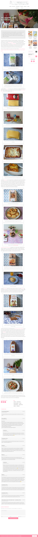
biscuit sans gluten (16, 403)
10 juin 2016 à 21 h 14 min (5, 431)
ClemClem (4, 430)
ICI (20, 250)
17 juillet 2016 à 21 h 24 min (4, 455)
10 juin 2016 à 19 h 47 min (4, 419)
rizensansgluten (14, 43)
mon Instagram (16, 245)
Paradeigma (5, 288)
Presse (28, 6)
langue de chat (21, 404)
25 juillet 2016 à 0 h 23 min (4, 475)
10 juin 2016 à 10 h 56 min (4, 412)
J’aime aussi (17, 6)
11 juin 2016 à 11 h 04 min (4, 439)
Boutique (21, 6)
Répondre (23, 411)
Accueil (10, 6)
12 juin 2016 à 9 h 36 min (4, 446)
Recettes (13, 6)
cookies (20, 403)
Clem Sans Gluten (4, 438)
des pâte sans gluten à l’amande (19, 328)
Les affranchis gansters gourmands (5, 247)
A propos (25, 6)
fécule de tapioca (16, 404)
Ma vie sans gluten (10, 42)
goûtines (22, 288)
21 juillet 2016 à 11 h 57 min (6, 463)
